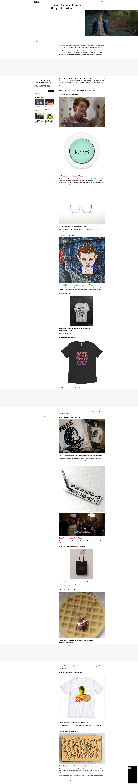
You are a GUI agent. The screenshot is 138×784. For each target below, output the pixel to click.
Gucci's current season (70, 180)
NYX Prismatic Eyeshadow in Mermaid (68, 175)
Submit (51, 90)
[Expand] (129, 767)
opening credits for (68, 584)
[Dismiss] (136, 767)
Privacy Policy (38, 93)
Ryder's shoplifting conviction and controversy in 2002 (88, 458)
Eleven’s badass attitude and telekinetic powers (69, 52)
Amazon (81, 175)
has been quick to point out (70, 410)
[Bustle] (36, 2)
